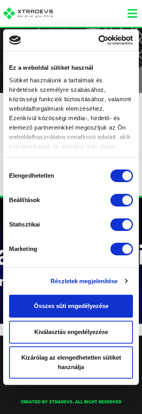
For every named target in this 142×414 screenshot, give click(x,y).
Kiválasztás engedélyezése (71, 332)
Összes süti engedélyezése (71, 306)
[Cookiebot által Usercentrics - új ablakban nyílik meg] (100, 40)
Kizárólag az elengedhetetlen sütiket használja (71, 362)
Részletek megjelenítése (84, 281)
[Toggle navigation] (132, 13)
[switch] (121, 200)
